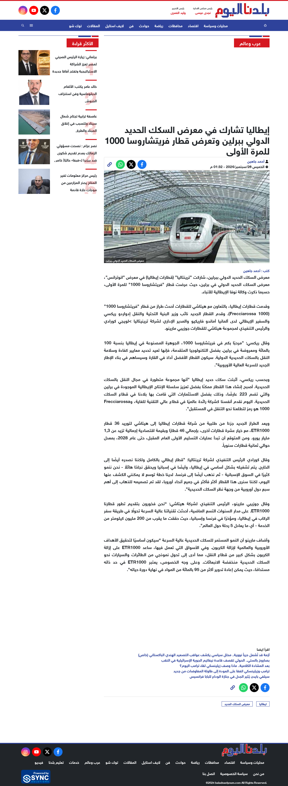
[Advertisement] (187, 84)
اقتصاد (193, 25)
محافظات (175, 25)
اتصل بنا (208, 773)
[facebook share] (141, 164)
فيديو (39, 762)
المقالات (93, 25)
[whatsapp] (109, 164)
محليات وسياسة (216, 25)
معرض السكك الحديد (237, 703)
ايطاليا (263, 703)
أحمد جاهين (256, 161)
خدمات (74, 762)
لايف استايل (114, 25)
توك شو (75, 25)
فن (131, 25)
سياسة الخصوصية (234, 773)
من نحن (258, 773)
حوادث (144, 25)
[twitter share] (131, 164)
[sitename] (244, 750)
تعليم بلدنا (56, 762)
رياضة (159, 25)
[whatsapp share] (120, 164)
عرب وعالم (92, 762)
